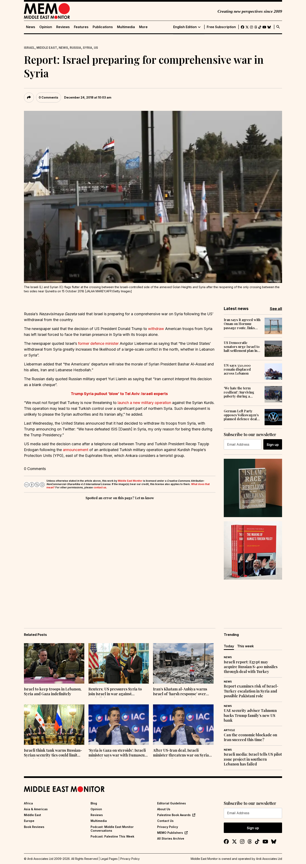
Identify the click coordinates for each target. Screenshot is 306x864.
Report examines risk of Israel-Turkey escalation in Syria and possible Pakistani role (251, 691)
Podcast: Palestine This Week (112, 836)
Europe (29, 821)
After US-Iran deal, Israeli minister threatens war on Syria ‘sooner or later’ (181, 753)
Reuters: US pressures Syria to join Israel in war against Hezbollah (115, 692)
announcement (75, 450)
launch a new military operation (144, 402)
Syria (87, 47)
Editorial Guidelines (171, 803)
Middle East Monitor (130, 480)
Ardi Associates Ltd (269, 858)
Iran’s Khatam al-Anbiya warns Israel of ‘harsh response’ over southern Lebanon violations (180, 692)
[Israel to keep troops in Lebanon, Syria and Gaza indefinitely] (54, 663)
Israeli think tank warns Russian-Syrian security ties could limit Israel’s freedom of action (53, 753)
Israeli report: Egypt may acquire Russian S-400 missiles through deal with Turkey (250, 667)
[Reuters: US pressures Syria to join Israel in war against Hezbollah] (118, 663)
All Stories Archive (170, 838)
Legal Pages (109, 858)
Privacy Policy (167, 827)
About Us (163, 809)
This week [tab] (245, 646)
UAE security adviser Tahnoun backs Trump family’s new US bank (250, 715)
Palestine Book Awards (174, 815)
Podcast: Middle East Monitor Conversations (112, 828)
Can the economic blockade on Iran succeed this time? (250, 737)
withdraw (156, 328)
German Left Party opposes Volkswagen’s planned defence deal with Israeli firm (241, 415)
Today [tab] (229, 646)
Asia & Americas (36, 809)
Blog (94, 803)
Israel (29, 47)
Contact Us (165, 821)
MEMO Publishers (170, 832)
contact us (99, 487)
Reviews (63, 27)
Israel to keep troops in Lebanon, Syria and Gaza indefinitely (52, 691)
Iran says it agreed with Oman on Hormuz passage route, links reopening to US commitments (242, 324)
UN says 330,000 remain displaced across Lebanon (237, 369)
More (143, 27)
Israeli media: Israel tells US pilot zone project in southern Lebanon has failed (253, 759)
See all (276, 308)
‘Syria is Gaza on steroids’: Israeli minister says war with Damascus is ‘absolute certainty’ (117, 753)
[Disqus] (119, 558)
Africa (28, 803)
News (30, 27)
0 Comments (48, 97)
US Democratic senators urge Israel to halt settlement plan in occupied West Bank (242, 347)
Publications (103, 27)
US (96, 47)
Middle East (46, 47)
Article (229, 730)
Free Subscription (221, 27)
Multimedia (126, 27)
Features (81, 27)
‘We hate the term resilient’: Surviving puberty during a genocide (239, 392)
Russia (75, 47)
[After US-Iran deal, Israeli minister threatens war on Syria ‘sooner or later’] (183, 724)
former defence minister (98, 343)
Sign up (273, 445)
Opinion (45, 27)
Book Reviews (34, 827)
